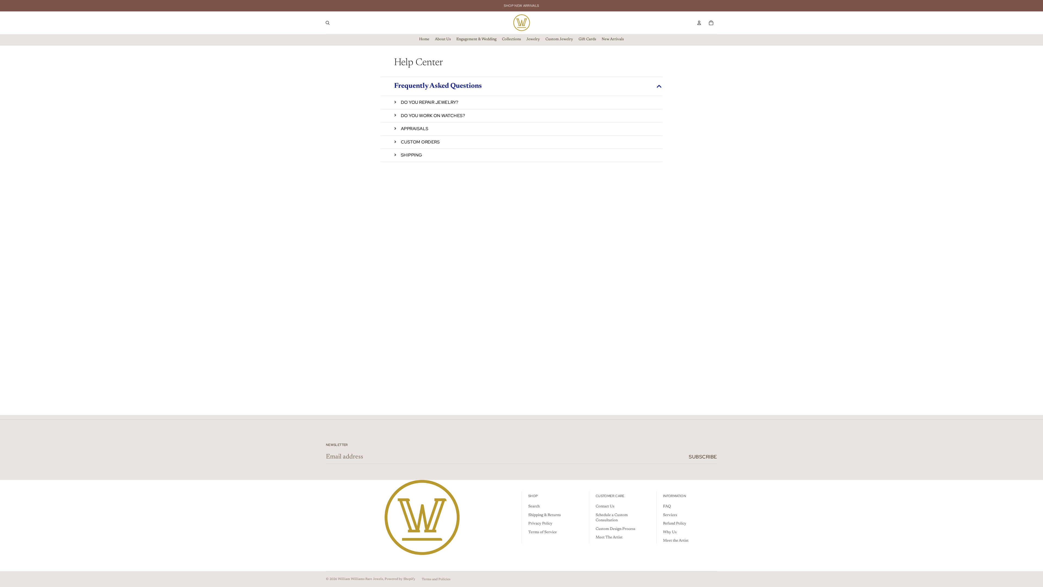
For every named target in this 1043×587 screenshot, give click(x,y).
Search (534, 506)
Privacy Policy (540, 524)
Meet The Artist (609, 537)
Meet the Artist (676, 541)
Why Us (670, 532)
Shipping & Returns (544, 515)
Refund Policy (674, 524)
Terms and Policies (436, 579)
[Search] (328, 23)
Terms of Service (542, 532)
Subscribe (703, 457)
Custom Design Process (615, 529)
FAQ (667, 506)
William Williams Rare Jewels (360, 579)
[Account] (699, 23)
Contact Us (605, 506)
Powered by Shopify (400, 579)
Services (670, 515)
